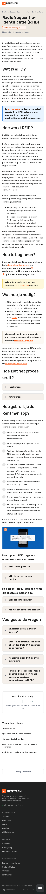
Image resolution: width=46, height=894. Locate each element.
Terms (33, 890)
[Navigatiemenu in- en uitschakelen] (41, 3)
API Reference (8, 832)
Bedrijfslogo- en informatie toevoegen (19, 752)
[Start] (10, 3)
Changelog (7, 847)
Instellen (5, 828)
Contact (6, 871)
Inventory (27, 12)
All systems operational (13, 805)
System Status (8, 867)
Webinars (6, 843)
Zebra (14, 317)
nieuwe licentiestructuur (18, 265)
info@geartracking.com (16, 363)
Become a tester (9, 851)
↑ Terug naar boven (23, 772)
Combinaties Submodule (13, 739)
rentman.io (7, 875)
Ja (14, 701)
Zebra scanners (22, 285)
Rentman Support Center (12, 12)
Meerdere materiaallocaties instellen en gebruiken (20, 745)
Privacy (25, 890)
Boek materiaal (38, 12)
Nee (32, 701)
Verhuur (5, 816)
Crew (4, 824)
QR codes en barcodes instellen (16, 733)
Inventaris (6, 820)
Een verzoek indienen (11, 863)
